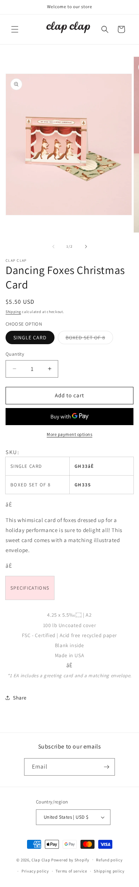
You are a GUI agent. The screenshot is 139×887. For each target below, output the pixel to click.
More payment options (69, 434)
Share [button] (20, 697)
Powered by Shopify (70, 859)
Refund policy (109, 859)
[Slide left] (53, 246)
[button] (15, 29)
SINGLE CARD (30, 337)
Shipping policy (109, 871)
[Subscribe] (106, 767)
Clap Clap (41, 859)
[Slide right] (86, 246)
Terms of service (71, 871)
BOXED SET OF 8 (89, 339)
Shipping (13, 311)
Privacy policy (35, 871)
